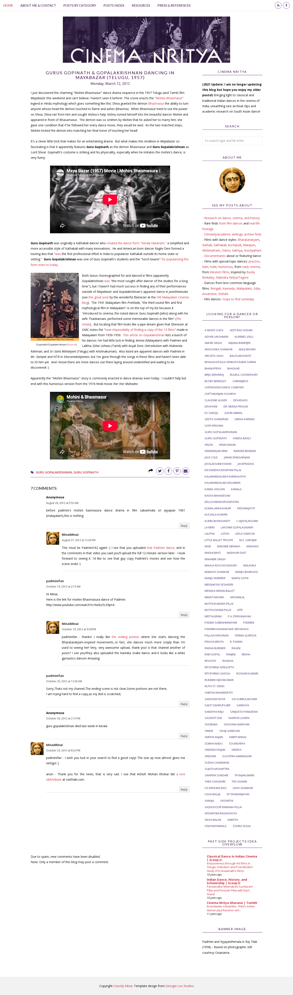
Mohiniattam (211, 250)
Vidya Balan (213, 820)
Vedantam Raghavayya (221, 813)
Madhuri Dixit (236, 553)
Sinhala (223, 294)
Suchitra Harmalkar (237, 756)
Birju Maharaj (214, 375)
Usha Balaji (212, 794)
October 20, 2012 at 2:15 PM (63, 718)
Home (8, 5)
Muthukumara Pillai (219, 604)
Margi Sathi (240, 578)
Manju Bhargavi (246, 572)
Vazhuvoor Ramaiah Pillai (223, 807)
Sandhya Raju (214, 712)
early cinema (251, 267)
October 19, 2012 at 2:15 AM (63, 586)
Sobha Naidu (214, 743)
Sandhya (243, 705)
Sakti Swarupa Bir (217, 705)
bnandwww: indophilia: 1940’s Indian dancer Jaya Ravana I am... (231, 908)
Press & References (174, 5)
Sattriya (237, 250)
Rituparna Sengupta (219, 667)
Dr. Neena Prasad (236, 406)
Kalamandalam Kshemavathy (225, 476)
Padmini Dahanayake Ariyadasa (227, 629)
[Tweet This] (159, 471)
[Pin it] (177, 471)
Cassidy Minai (122, 986)
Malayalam (244, 288)
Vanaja (209, 801)
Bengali (215, 288)
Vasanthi (226, 801)
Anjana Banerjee (239, 343)
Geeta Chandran (216, 419)
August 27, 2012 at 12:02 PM (78, 540)
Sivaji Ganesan (229, 731)
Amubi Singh (213, 343)
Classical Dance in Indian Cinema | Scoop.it (232, 858)
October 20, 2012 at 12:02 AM (64, 681)
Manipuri (249, 245)
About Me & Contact (38, 5)
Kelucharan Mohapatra (222, 502)
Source (71, 344)
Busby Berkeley (215, 381)
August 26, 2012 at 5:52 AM (62, 503)
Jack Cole (211, 457)
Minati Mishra (214, 597)
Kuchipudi (234, 245)
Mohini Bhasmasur (169, 98)
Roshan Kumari (247, 673)
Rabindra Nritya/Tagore (232, 277)
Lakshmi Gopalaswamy (237, 527)
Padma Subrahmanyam (221, 622)
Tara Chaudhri (215, 781)
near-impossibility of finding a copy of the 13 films (140, 330)
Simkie (209, 731)
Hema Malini (227, 445)
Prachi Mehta (214, 642)
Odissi (226, 250)
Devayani (211, 406)
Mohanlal (237, 597)
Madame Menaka (228, 546)
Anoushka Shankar (219, 349)
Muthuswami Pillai (218, 610)
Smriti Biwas (238, 737)
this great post (99, 297)
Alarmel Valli (243, 337)
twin (205, 267)
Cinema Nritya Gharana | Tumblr (232, 903)
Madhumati (213, 553)
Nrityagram (213, 616)
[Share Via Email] (185, 471)
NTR (240, 610)
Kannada (228, 288)
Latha (225, 534)
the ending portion (125, 637)
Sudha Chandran (217, 763)
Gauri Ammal (233, 413)
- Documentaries (214, 256)
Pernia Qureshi (245, 635)
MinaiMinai (70, 535)
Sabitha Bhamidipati (219, 692)
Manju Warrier (215, 578)
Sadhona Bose (215, 699)
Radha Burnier (215, 648)
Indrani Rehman (245, 451)
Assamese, (210, 294)
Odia (256, 288)
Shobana (211, 724)
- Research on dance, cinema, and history (231, 218)
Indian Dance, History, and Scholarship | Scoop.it (227, 881)
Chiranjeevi (240, 381)
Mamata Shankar (217, 572)
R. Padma (236, 642)
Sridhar (210, 756)
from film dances (231, 223)
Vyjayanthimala (216, 826)
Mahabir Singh (215, 559)
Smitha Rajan (214, 737)
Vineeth (232, 820)
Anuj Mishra (247, 349)
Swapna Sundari (216, 775)
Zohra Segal (242, 826)
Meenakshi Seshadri (219, 584)
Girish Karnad (244, 419)
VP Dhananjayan (238, 794)
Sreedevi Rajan (215, 750)
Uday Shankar (243, 788)
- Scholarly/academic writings (222, 234)
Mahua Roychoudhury (221, 565)
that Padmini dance (160, 548)
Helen (209, 445)
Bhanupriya (213, 368)
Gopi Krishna (214, 425)
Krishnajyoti (246, 508)
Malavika (249, 565)
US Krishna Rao (216, 788)
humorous (225, 267)
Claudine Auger (216, 400)
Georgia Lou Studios (180, 986)
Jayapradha (246, 464)
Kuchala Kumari (216, 514)
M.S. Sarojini (248, 540)
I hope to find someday (238, 299)
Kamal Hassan (215, 489)
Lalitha (210, 534)
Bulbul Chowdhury (244, 375)
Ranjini (231, 654)
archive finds (252, 234)
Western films (219, 272)
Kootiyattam (252, 250)
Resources (141, 5)
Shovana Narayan (236, 724)
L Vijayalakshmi (247, 521)
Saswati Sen (213, 718)
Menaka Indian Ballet (220, 591)
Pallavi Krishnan (217, 635)
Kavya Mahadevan (217, 496)
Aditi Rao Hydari (241, 330)
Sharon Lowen (238, 718)
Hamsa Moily (242, 438)
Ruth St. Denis (215, 686)
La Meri (209, 527)
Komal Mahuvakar (218, 508)
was (58, 254)
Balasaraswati (240, 356)
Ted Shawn (239, 781)
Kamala (236, 489)
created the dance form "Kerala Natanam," (136, 243)
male (213, 267)
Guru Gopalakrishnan (54, 472)
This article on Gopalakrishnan (144, 335)
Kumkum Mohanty (217, 521)
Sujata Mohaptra (217, 769)
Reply (184, 526)
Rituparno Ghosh (217, 673)
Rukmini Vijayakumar (219, 680)
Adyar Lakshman (216, 337)
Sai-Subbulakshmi (244, 699)
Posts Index (113, 5)
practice (254, 261)
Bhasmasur (156, 103)
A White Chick (214, 330)
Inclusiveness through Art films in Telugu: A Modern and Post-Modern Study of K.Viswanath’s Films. (230, 867)
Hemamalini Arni (216, 451)
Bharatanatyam (248, 240)
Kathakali (220, 245)
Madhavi (252, 546)
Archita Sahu (214, 356)
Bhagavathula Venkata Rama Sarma (230, 362)
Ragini (236, 648)
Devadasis (240, 400)
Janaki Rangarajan (237, 457)
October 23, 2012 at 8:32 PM (63, 750)
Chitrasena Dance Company (224, 387)
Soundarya (237, 743)
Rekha (246, 654)
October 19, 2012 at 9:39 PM (79, 629)
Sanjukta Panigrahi (244, 712)
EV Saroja (211, 413)
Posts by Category (79, 5)
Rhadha (227, 661)
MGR (208, 546)
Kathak (207, 245)
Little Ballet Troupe (219, 540)
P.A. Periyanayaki (239, 616)
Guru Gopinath (86, 472)
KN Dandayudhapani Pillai (223, 470)
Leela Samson (245, 534)
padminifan (55, 581)
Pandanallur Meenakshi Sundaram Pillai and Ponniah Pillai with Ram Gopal (230, 890)
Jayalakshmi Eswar (218, 464)
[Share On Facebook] (168, 471)
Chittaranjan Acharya (220, 394)
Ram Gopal (212, 654)
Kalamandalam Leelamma (222, 483)
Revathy (210, 661)
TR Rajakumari (244, 775)
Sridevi (236, 750)
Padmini (248, 622)
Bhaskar (233, 368)
